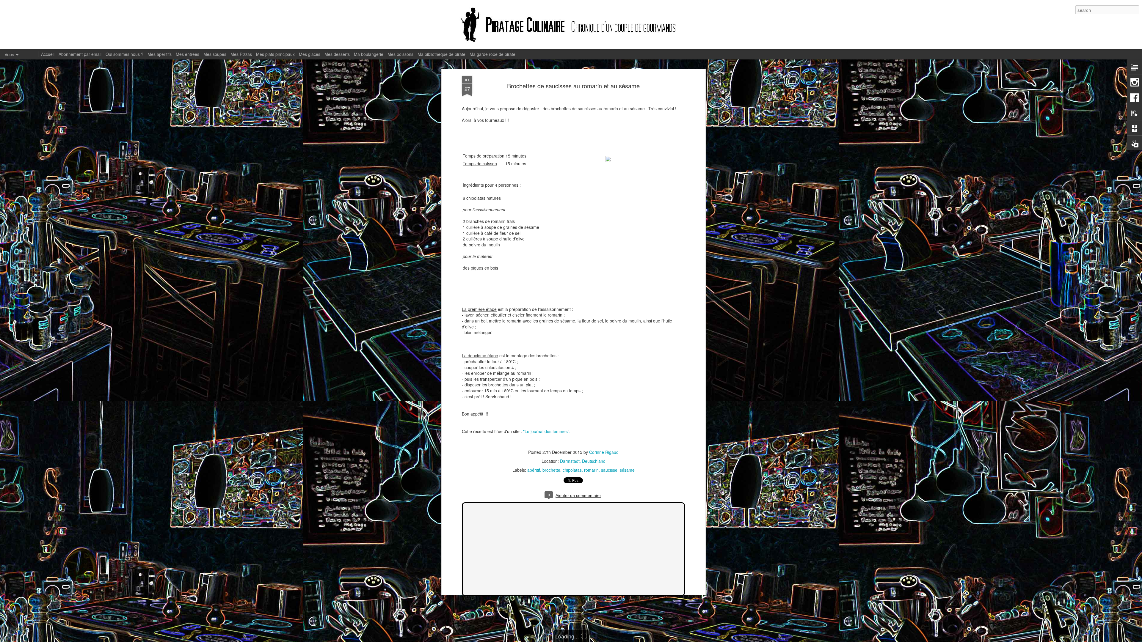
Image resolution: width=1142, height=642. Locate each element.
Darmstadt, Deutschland (582, 461)
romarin (591, 470)
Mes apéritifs (160, 54)
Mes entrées (187, 54)
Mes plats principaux (275, 54)
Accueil (47, 54)
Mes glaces (309, 54)
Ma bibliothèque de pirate (441, 54)
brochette (551, 470)
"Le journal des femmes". (546, 431)
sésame (627, 470)
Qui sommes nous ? (124, 54)
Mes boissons (400, 54)
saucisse (609, 470)
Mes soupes (214, 54)
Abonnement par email (80, 54)
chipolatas (572, 470)
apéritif (533, 470)
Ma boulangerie (368, 54)
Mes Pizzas (241, 54)
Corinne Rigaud (604, 452)
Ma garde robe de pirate (492, 54)
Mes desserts (337, 54)
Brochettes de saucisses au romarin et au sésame (573, 85)
